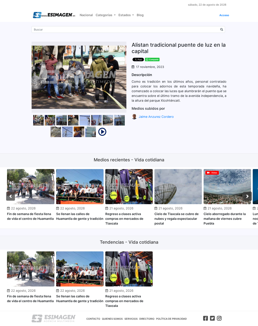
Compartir (153, 59)
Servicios (131, 318)
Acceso (224, 15)
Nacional (86, 15)
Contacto (93, 318)
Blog (140, 15)
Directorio (146, 318)
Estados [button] (124, 15)
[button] (123, 45)
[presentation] (10, 196)
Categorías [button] (104, 15)
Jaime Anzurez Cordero (156, 116)
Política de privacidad (171, 318)
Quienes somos (112, 318)
